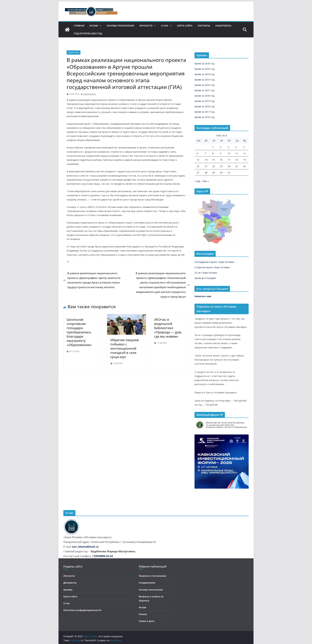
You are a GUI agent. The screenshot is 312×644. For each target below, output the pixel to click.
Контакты (204, 25)
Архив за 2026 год (204, 63)
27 (198, 172)
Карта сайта (184, 25)
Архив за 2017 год (204, 111)
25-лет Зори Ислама (206, 272)
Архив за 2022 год (204, 84)
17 (229, 159)
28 (206, 172)
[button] (100, 25)
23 (221, 166)
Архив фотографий (205, 278)
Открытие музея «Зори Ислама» (212, 267)
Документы (70, 582)
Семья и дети (146, 621)
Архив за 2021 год (204, 90)
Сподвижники (147, 582)
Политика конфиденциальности (82, 610)
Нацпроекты (223, 25)
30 (221, 172)
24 (229, 166)
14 (206, 159)
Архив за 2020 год (204, 95)
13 (198, 159)
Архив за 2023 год (204, 79)
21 (206, 166)
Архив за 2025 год (204, 68)
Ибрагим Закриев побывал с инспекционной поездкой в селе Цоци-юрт (124, 348)
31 (229, 172)
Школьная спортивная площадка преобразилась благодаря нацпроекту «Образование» (79, 332)
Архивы (67, 589)
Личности (145, 25)
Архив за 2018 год (204, 106)
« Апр (197, 181)
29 (213, 172)
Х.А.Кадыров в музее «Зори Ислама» (214, 261)
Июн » (205, 181)
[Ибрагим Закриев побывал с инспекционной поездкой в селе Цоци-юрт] (126, 316)
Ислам (94, 25)
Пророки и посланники (152, 575)
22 (213, 166)
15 (213, 159)
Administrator (89, 94)
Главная (79, 25)
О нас (164, 25)
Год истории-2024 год (88, 33)
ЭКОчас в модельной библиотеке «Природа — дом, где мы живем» (168, 328)
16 (221, 159)
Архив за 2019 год (204, 101)
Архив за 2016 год (204, 117)
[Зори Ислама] (67, 29)
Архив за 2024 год (204, 74)
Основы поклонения (120, 25)
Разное (143, 614)
